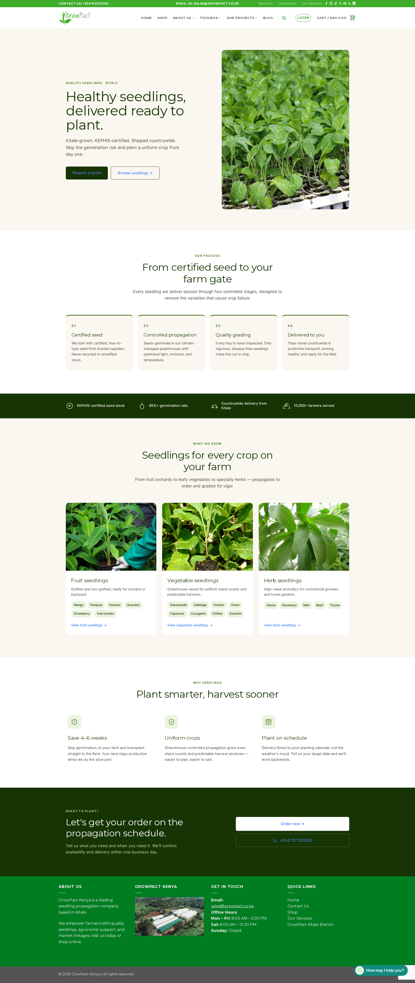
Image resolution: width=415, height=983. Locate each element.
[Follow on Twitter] (80, 954)
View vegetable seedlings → (190, 625)
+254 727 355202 (296, 840)
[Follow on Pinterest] (98, 954)
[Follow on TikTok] (335, 3)
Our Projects (240, 18)
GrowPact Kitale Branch (310, 924)
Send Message (368, 953)
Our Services (312, 3)
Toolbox (209, 18)
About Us (266, 3)
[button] (303, 18)
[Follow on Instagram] (331, 3)
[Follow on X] (340, 3)
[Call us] (349, 3)
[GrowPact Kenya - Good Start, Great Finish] (78, 18)
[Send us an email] (344, 3)
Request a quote (87, 172)
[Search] (284, 18)
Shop (162, 18)
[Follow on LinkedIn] (354, 3)
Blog (268, 18)
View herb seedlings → (282, 625)
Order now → (293, 823)
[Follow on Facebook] (326, 3)
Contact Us (298, 906)
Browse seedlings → (135, 173)
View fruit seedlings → (89, 625)
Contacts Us (287, 3)
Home (146, 18)
